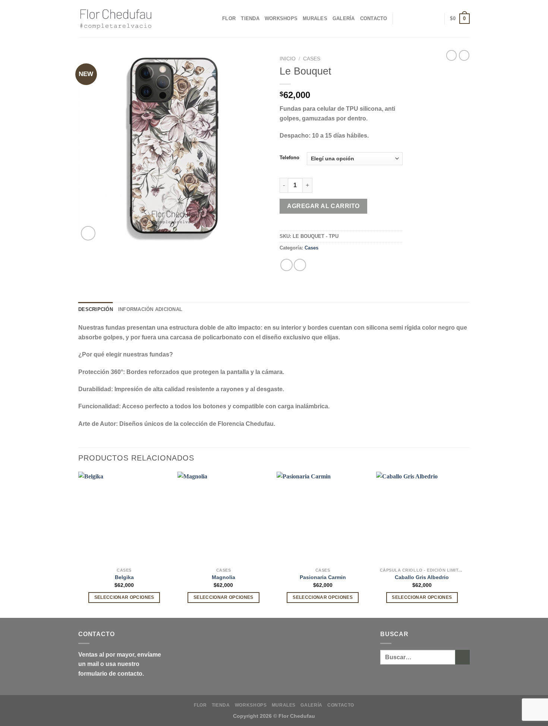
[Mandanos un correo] (434, 18)
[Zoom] (88, 233)
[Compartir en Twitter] (300, 265)
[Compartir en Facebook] (286, 265)
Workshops (281, 18)
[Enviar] (462, 657)
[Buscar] (414, 19)
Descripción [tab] (95, 309)
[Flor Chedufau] (115, 19)
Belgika (124, 577)
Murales (315, 18)
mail (93, 664)
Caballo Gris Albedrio (422, 577)
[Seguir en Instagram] (424, 18)
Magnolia (223, 577)
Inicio (288, 59)
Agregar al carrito (323, 206)
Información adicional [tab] (150, 309)
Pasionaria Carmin (323, 577)
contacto (129, 673)
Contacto (373, 18)
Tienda (250, 18)
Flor (229, 18)
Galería (344, 18)
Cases (311, 59)
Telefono (289, 157)
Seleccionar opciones (124, 597)
